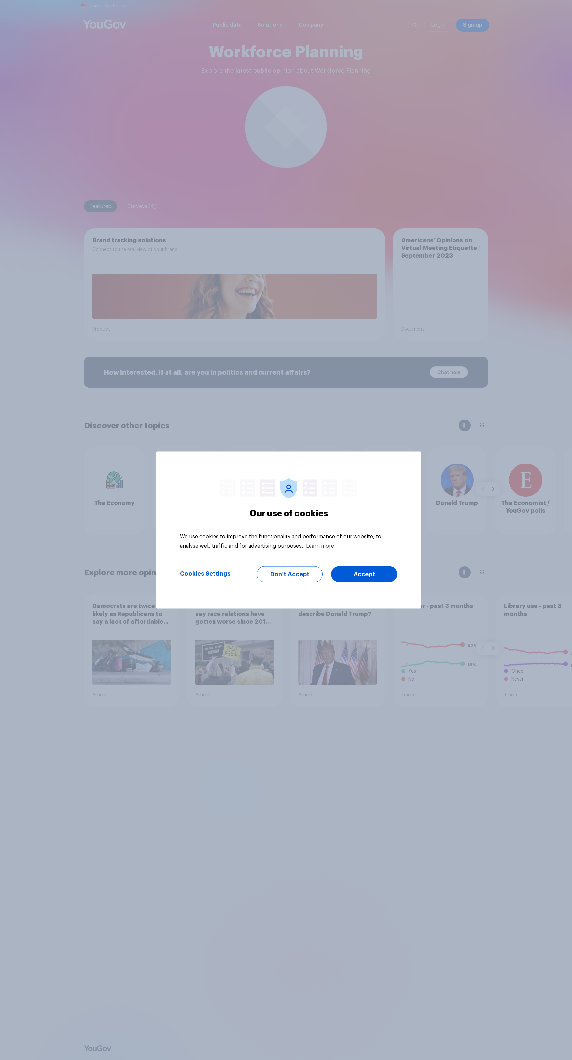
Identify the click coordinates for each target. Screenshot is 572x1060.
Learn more (320, 546)
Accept (364, 574)
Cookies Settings (205, 574)
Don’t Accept (289, 574)
